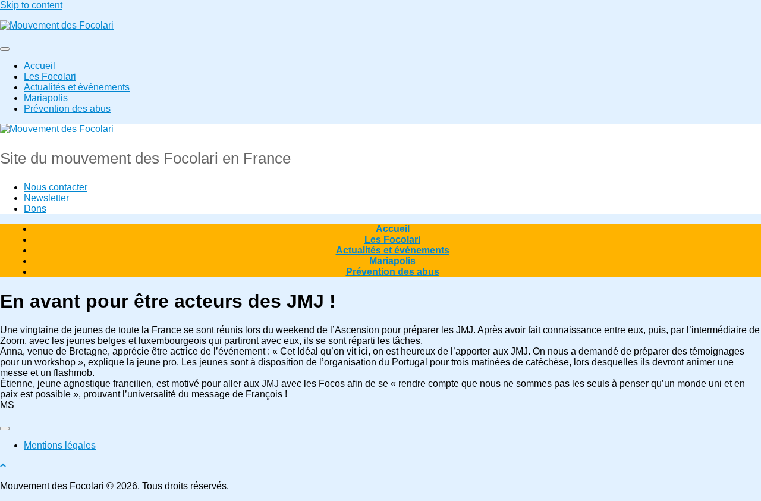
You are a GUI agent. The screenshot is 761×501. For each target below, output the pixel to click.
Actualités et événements (77, 87)
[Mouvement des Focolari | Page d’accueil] (57, 25)
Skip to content (31, 5)
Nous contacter (55, 187)
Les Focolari (50, 76)
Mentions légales (60, 445)
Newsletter (46, 198)
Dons (35, 208)
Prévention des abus (67, 109)
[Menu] (5, 49)
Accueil (39, 66)
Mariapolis (46, 98)
